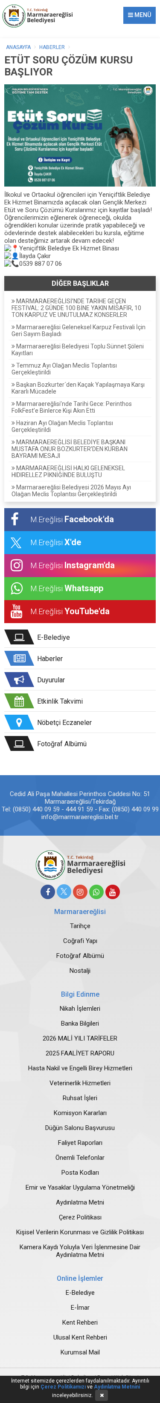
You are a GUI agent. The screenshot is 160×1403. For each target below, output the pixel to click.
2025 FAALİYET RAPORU (80, 1053)
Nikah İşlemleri (80, 1008)
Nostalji (80, 971)
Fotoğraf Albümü (80, 956)
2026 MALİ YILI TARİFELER (80, 1038)
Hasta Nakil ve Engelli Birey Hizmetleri (80, 1068)
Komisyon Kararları (80, 1113)
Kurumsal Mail (80, 1352)
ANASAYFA (18, 47)
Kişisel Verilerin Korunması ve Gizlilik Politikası (80, 1232)
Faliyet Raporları (80, 1143)
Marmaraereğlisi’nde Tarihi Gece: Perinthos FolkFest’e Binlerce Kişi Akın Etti (72, 407)
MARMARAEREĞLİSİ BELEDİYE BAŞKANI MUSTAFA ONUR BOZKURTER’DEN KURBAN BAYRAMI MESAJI (70, 449)
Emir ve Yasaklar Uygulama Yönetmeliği (80, 1187)
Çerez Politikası (80, 1217)
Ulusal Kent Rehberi (80, 1337)
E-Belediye (80, 1293)
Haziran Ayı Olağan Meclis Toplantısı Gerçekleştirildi (62, 426)
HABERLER (52, 47)
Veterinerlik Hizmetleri (80, 1083)
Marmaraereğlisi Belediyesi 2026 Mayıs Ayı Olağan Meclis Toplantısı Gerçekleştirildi (71, 490)
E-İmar (80, 1307)
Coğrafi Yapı (80, 941)
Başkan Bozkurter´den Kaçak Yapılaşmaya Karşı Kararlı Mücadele (78, 388)
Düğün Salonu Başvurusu (80, 1128)
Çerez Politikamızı (63, 1387)
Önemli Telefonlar (80, 1158)
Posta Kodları (80, 1172)
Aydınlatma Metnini (117, 1387)
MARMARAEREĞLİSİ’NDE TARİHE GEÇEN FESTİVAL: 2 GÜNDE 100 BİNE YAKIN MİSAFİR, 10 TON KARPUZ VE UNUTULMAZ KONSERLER (76, 308)
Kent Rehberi (80, 1322)
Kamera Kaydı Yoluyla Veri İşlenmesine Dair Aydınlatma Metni (80, 1251)
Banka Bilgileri (80, 1023)
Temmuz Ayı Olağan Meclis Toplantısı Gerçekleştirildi (64, 369)
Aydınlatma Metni (80, 1202)
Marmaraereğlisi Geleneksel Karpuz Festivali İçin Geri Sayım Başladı (78, 330)
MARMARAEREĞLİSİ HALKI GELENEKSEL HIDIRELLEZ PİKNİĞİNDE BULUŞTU (68, 471)
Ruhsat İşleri (80, 1098)
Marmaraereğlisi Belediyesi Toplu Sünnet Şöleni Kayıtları (78, 349)
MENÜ (142, 15)
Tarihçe (80, 926)
